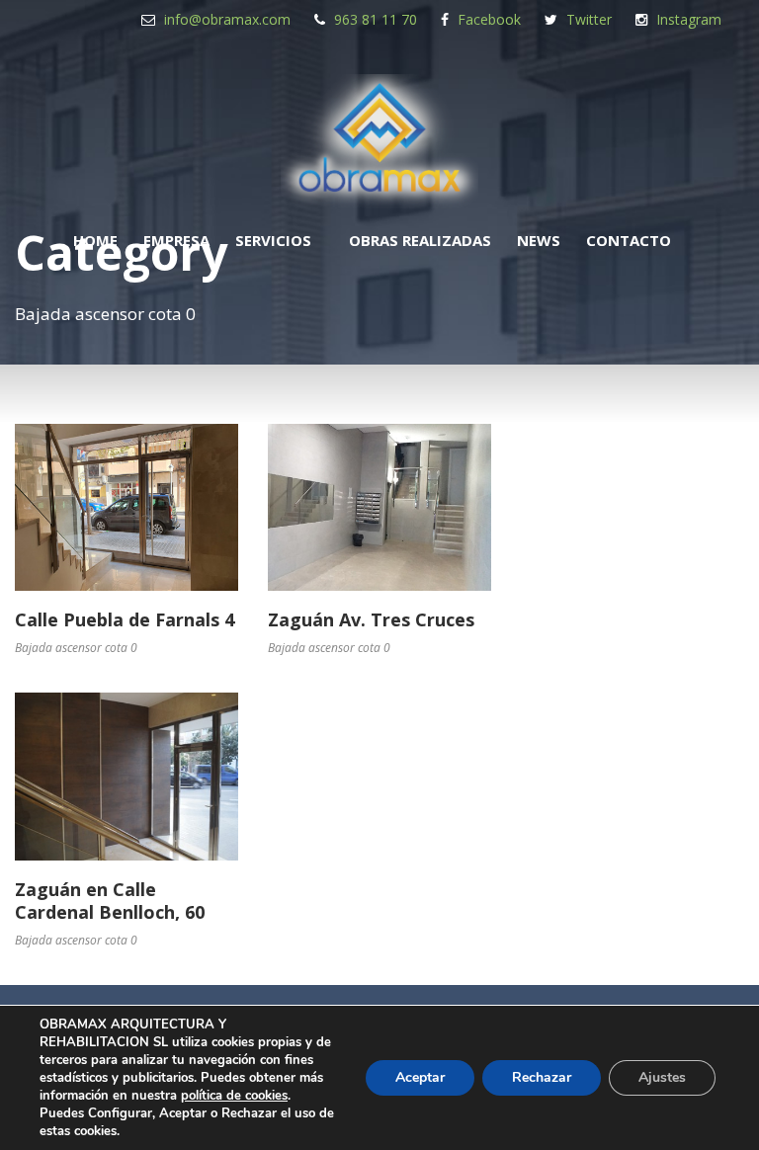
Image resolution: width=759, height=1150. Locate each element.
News (538, 240)
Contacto (628, 240)
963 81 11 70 (375, 19)
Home (95, 240)
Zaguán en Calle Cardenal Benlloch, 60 (110, 900)
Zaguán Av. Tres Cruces (371, 619)
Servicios (273, 240)
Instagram (688, 19)
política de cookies (234, 1096)
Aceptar (420, 1077)
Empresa (176, 240)
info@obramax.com (227, 19)
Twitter (589, 19)
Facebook (489, 19)
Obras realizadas (420, 240)
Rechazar (541, 1077)
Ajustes (662, 1077)
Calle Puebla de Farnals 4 (124, 619)
